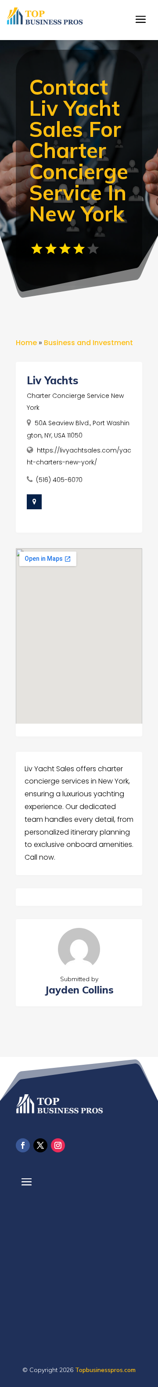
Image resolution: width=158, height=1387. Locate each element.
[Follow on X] (40, 1145)
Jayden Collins (79, 989)
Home (26, 343)
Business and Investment (88, 343)
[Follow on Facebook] (23, 1145)
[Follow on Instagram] (58, 1145)
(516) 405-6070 (59, 479)
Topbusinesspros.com (105, 1370)
